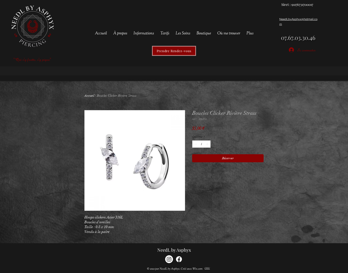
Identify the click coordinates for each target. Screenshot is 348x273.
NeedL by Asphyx (174, 250)
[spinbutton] (201, 144)
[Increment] (207, 144)
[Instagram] (169, 259)
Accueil (89, 96)
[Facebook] (179, 259)
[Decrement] (195, 144)
